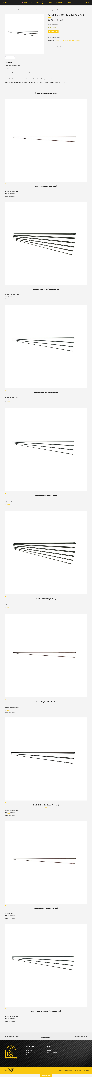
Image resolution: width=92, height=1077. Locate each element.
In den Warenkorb (53, 31)
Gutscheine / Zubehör (31, 1054)
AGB (75, 1070)
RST (68, 40)
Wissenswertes (59, 2)
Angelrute (59, 40)
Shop (37, 2)
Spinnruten (29, 1050)
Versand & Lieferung (52, 1052)
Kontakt (69, 2)
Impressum (86, 1070)
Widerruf (49, 1057)
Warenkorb (49, 1050)
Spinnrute (79, 40)
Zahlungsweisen (51, 1054)
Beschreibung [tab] (10, 58)
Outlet (15, 10)
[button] (42, 16)
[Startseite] (50, 2)
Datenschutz (80, 1070)
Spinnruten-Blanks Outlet (27, 10)
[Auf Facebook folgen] (3, 3)
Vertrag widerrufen (46, 1075)
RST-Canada (72, 40)
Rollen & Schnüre (30, 1052)
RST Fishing (8, 10)
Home (30, 2)
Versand (61, 22)
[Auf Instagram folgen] (6, 3)
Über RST (43, 2)
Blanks (65, 40)
